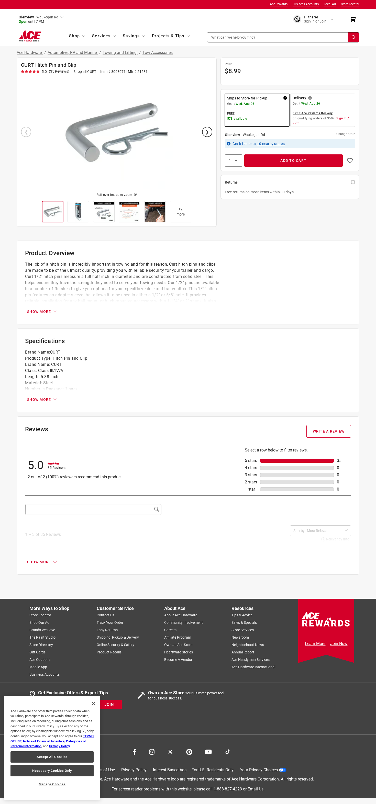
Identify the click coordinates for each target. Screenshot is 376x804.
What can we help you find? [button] (233, 37)
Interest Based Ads (169, 769)
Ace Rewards (278, 4)
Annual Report (242, 652)
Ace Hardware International (253, 667)
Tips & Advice (241, 615)
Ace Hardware (30, 52)
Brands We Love (42, 630)
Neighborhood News (247, 645)
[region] (52, 748)
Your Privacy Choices (259, 769)
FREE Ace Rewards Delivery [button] (313, 113)
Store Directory (41, 645)
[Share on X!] (170, 751)
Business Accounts (306, 4)
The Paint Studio (42, 637)
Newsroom (240, 637)
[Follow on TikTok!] (228, 751)
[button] (283, 37)
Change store (345, 134)
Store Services (242, 630)
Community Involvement (183, 622)
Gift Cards (37, 652)
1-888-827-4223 (228, 788)
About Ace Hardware (180, 615)
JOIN (109, 704)
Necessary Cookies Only (52, 771)
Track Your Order (110, 622)
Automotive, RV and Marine (73, 52)
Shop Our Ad (39, 622)
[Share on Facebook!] (134, 751)
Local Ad (330, 4)
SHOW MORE (39, 312)
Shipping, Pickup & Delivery (118, 637)
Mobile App (38, 667)
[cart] (354, 19)
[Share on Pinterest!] (189, 751)
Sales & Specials (244, 622)
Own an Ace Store (178, 645)
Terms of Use (103, 769)
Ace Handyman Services (250, 660)
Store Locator (350, 4)
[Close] (93, 703)
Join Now (338, 643)
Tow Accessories (157, 52)
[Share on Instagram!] (151, 751)
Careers (170, 630)
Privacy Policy (134, 769)
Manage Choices (52, 784)
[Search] (353, 37)
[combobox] (324, 531)
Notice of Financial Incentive (43, 741)
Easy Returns (107, 630)
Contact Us (105, 615)
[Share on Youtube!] (208, 751)
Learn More (315, 643)
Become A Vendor (178, 660)
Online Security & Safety (115, 645)
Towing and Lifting (120, 52)
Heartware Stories (178, 652)
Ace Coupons (39, 660)
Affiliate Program (177, 637)
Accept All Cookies (52, 757)
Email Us (255, 788)
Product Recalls (109, 652)
